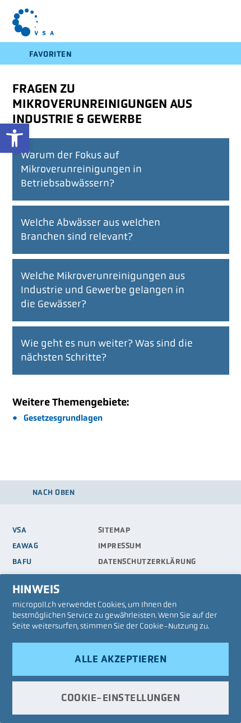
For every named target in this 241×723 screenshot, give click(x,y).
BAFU (22, 561)
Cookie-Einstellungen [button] (120, 698)
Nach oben (54, 492)
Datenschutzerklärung (147, 561)
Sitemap (114, 530)
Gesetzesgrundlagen (63, 417)
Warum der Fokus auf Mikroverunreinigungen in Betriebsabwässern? (81, 169)
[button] (14, 138)
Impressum (120, 546)
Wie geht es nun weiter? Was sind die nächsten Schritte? (107, 350)
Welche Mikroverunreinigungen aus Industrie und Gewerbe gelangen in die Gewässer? (103, 290)
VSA (19, 530)
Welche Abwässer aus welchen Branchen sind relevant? (90, 229)
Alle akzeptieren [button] (120, 659)
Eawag (25, 546)
